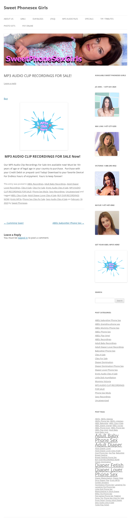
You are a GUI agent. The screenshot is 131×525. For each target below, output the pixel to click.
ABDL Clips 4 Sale (19, 195)
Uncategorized (72, 191)
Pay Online (27, 25)
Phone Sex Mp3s (40, 191)
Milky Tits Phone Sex (103, 494)
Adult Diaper (108, 444)
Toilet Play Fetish (102, 505)
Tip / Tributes (107, 19)
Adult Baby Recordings (55, 183)
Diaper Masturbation (103, 478)
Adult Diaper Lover (103, 448)
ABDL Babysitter (101, 423)
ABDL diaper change (103, 425)
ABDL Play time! (102, 335)
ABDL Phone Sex (103, 331)
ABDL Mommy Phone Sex (107, 327)
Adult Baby (113, 430)
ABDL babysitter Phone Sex (68, 222)
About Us (8, 19)
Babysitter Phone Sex (105, 350)
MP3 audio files (70, 19)
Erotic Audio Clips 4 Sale (57, 187)
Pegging (117, 496)
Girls (23, 19)
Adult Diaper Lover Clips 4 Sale (42, 195)
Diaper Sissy (118, 478)
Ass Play (112, 453)
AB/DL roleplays (116, 421)
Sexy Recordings (57, 191)
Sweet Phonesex (19, 203)
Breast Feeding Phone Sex (106, 457)
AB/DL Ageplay (107, 419)
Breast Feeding (101, 455)
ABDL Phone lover (102, 428)
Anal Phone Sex (101, 453)
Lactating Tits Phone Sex (105, 487)
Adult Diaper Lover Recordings (109, 347)
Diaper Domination (104, 362)
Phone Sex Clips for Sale (34, 199)
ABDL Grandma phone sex (107, 324)
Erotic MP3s (16, 199)
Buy (6, 98)
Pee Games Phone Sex (104, 496)
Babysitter (120, 453)
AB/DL (97, 419)
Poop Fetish (100, 500)
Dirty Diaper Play (102, 480)
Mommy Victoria (103, 381)
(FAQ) (52, 19)
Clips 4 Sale (26, 187)
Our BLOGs (38, 19)
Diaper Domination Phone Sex (109, 366)
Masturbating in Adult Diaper (107, 491)
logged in (23, 237)
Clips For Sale (39, 187)
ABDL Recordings (35, 183)
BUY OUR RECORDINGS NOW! (107, 459)
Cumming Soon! (14, 222)
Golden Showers (102, 482)
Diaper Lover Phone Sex (106, 369)
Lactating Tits (120, 485)
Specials (89, 19)
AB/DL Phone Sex (102, 421)
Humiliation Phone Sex (104, 485)
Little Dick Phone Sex (103, 489)
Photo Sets (9, 25)
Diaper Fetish (109, 465)
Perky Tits (99, 498)
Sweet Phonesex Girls (26, 7)
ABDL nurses (117, 425)
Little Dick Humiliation (105, 377)
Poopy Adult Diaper (114, 500)
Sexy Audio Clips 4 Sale (56, 199)
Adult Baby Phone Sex (107, 437)
